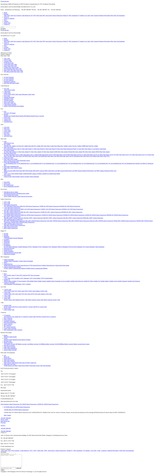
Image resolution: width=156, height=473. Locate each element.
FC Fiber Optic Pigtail (49, 149)
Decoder (6, 235)
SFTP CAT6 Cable (35, 294)
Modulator (6, 236)
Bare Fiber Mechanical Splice (11, 83)
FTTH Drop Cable (9, 63)
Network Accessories (9, 345)
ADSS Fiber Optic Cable (10, 64)
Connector (96, 15)
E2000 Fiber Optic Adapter (61, 151)
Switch (5, 338)
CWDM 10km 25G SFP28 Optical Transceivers (16, 409)
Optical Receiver (8, 264)
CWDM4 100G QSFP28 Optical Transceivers (22, 222)
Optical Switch (8, 176)
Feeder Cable (7, 308)
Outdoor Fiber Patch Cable (99, 156)
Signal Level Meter (13, 365)
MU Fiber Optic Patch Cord (17, 156)
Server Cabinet (8, 196)
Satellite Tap (97, 281)
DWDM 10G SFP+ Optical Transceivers (71, 212)
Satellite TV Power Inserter (19, 281)
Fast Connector (17, 15)
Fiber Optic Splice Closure (11, 159)
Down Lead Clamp (9, 101)
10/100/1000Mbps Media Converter (64, 344)
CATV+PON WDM (12, 173)
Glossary (6, 21)
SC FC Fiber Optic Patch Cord (104, 154)
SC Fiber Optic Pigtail (25, 149)
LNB (27, 281)
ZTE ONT (6, 127)
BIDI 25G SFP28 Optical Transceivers (31, 215)
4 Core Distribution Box (23, 163)
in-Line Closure (16, 160)
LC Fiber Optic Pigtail (37, 149)
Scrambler (6, 239)
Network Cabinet (16, 196)
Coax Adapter (15, 316)
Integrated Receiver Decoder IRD (12, 252)
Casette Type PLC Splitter (74, 146)
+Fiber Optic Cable (6, 450)
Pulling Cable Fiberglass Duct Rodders (14, 106)
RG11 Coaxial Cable (41, 306)
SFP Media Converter (21, 344)
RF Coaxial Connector (10, 327)
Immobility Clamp (8, 98)
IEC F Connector (23, 316)
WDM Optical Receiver (10, 265)
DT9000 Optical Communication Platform (36, 268)
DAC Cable (7, 203)
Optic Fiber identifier (45, 365)
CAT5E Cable (7, 289)
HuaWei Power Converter (37, 116)
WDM (5, 172)
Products (6, 14)
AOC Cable (7, 202)
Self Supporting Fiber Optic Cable (12, 68)
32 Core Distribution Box (101, 163)
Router (5, 335)
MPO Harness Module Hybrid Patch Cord (85, 170)
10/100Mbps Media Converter (46, 344)
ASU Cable (7, 58)
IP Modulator (7, 245)
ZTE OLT (6, 113)
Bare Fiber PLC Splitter (34, 146)
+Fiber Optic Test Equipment (126, 450)
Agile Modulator (8, 284)
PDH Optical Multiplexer (10, 348)
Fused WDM (56, 173)
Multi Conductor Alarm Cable (35, 299)
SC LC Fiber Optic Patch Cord (88, 154)
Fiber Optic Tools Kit (9, 361)
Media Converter (8, 342)
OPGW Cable (7, 60)
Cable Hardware (26, 15)
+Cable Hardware (24, 450)
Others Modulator (99, 246)
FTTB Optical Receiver (35, 265)
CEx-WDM (50, 173)
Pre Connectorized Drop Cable (12, 149)
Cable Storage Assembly (10, 104)
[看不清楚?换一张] (18, 468)
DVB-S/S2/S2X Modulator (75, 246)
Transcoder (7, 242)
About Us (6, 17)
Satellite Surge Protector (134, 281)
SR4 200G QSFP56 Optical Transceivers (14, 225)
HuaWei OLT (7, 116)
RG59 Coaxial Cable (9, 306)
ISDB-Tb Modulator (63, 246)
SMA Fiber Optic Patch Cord (64, 156)
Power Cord (7, 183)
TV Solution (81, 15)
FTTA (108, 156)
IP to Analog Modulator (89, 246)
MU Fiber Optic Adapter (89, 151)
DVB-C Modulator (33, 246)
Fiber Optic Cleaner (9, 359)
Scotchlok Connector (9, 321)
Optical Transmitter (9, 259)
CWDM (25, 173)
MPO (5, 169)
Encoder (6, 233)
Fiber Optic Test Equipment (117, 15)
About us (6, 18)
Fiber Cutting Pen (31, 362)
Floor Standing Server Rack (11, 195)
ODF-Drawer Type (9, 143)
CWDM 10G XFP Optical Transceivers (49, 206)
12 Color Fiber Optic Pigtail (84, 149)
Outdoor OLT (7, 120)
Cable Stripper (15, 362)
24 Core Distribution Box (88, 163)
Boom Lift (6, 357)
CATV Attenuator (24, 278)
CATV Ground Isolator (47, 278)
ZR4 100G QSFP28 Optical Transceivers (36, 221)
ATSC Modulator (52, 246)
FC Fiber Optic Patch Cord (58, 154)
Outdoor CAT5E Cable (41, 291)
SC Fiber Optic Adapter (10, 151)
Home (5, 12)
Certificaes (11, 18)
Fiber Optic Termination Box (11, 166)
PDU (44, 15)
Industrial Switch (16, 339)
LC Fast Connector (9, 78)
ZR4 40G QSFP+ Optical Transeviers (72, 218)
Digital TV (66, 15)
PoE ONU (6, 133)
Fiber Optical (7, 175)
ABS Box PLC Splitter (10, 146)
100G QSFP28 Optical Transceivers (13, 219)
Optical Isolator (16, 176)
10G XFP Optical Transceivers (12, 206)
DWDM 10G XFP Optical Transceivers (70, 206)
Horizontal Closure (25, 160)
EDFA (5, 262)
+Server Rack (51, 450)
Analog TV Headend (9, 282)
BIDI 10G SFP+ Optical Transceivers (30, 212)
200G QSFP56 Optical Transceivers (13, 223)
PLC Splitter (7, 144)
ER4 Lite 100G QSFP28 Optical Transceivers (102, 221)
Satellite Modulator (23, 246)
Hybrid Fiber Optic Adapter (75, 151)
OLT (31, 15)
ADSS (5, 90)
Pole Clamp (7, 96)
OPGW (10, 90)
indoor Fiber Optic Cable (10, 66)
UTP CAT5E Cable (9, 291)
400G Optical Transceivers (11, 226)
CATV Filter (7, 278)
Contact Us (7, 24)
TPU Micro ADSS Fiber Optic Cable (13, 71)
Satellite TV (7, 279)
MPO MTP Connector (38, 170)
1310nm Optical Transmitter (26, 261)
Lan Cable (87, 15)
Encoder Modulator (18, 238)
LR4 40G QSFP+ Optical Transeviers (33, 218)
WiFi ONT (7, 128)
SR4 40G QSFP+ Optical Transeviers (13, 218)
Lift (5, 355)
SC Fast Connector (9, 77)
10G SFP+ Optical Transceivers (12, 210)
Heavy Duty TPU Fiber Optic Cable (13, 70)
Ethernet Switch (8, 339)
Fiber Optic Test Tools (9, 364)
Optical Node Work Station (62, 265)
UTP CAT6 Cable (16, 294)
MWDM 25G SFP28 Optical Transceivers (117, 215)
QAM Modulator (8, 238)
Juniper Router (13, 336)
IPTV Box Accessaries (33, 275)
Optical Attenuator (34, 176)
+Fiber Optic (40, 450)
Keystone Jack (7, 341)
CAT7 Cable (7, 295)
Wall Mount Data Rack (10, 193)
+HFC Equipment (77, 450)
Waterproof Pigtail (71, 149)
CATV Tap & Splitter (34, 278)
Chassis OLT (7, 119)
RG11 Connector (51, 316)
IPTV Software (23, 275)
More (5, 415)
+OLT (30, 450)
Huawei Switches (25, 339)
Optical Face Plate (8, 157)
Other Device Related (9, 254)
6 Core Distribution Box (35, 163)
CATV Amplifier (15, 278)
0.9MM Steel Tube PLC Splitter (90, 146)
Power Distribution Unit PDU (11, 186)
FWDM (20, 173)
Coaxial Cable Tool (33, 316)
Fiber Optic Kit (23, 362)
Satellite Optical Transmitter (53, 281)
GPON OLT (7, 117)
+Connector (104, 450)
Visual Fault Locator (34, 365)
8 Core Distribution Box (48, 163)
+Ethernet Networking (113, 450)
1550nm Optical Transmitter (11, 261)
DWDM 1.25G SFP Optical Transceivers (72, 209)
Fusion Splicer (7, 358)
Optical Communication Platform (12, 267)
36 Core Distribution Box (115, 163)
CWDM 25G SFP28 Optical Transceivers (52, 215)
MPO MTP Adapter (28, 170)
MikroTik (6, 336)
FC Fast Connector (9, 80)
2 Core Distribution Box (10, 163)
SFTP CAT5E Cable (29, 291)
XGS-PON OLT (8, 121)
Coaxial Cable (7, 305)
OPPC (13, 90)
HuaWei (6, 114)
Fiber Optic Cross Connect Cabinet (13, 168)
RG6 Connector (43, 316)
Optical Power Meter (23, 365)
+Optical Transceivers (60, 450)
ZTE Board (12, 113)
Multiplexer (7, 241)
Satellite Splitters (104, 281)
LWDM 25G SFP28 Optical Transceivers (95, 215)
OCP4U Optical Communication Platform (14, 268)
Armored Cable (8, 61)
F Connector (7, 315)
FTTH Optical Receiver (22, 265)
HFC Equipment (73, 15)
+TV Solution (86, 450)
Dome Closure (7, 160)
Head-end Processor (9, 248)
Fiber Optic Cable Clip (10, 103)
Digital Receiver (8, 249)
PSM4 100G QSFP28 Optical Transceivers (125, 221)
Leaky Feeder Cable (9, 309)
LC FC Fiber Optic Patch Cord (136, 154)
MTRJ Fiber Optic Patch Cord (32, 156)
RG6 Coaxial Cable (20, 306)
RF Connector (7, 325)
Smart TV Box (15, 275)
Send (2, 470)
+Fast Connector (15, 450)
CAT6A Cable (7, 294)
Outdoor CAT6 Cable (46, 294)
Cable (91, 15)
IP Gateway (7, 244)
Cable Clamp (7, 93)
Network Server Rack (26, 196)
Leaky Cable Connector (10, 328)
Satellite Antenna (41, 281)
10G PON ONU (8, 136)
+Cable (98, 450)
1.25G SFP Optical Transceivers (12, 207)
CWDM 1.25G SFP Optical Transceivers (51, 209)
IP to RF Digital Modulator (11, 246)
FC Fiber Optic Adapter (35, 151)
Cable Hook (7, 91)
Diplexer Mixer (8, 281)
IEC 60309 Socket (8, 185)
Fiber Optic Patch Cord (10, 153)
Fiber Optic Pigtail (8, 147)
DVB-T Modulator (43, 246)
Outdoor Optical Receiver (48, 265)
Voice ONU (7, 134)
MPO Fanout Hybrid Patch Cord (65, 170)
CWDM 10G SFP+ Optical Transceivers (50, 212)
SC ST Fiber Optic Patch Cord (120, 154)
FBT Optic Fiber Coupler (47, 146)
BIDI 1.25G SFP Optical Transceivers (30, 209)
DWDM (29, 173)
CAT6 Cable (7, 292)
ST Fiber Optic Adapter (48, 151)
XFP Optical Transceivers (10, 204)
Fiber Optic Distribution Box (11, 162)
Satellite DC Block (88, 281)
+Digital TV (69, 450)
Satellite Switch (113, 281)
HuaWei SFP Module (24, 116)
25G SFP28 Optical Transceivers (12, 213)
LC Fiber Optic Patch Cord (25, 154)
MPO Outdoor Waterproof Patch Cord (106, 170)
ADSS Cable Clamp (16, 94)
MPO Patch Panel (17, 170)
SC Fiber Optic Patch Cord (11, 154)
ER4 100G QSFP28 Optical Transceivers (79, 221)
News (5, 20)
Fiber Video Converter (9, 347)
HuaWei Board (15, 116)
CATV (5, 276)
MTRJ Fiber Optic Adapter (103, 151)
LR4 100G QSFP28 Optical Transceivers (57, 221)
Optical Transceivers (57, 15)
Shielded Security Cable (21, 299)
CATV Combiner (26, 284)
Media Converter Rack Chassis (81, 344)
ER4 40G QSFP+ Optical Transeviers (53, 218)
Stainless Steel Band (9, 97)
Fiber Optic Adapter (9, 150)
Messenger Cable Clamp (28, 94)
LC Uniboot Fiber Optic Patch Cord (41, 154)
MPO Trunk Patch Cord (51, 170)
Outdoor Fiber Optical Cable (11, 67)
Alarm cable (7, 298)
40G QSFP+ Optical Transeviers (12, 216)
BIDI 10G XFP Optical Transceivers (29, 206)
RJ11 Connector (8, 318)
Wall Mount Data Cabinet (22, 193)
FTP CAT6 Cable (25, 294)
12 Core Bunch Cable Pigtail (98, 149)
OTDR (6, 365)
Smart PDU (7, 182)
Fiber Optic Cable (8, 15)
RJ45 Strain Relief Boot (10, 322)
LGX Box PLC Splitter (22, 146)
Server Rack (49, 15)
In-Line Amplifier (65, 281)
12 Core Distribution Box (61, 163)
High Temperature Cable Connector (13, 329)
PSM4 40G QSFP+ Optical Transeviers (93, 218)
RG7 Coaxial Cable (31, 306)
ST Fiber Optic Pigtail (61, 149)
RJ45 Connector (8, 319)
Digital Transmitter (8, 251)
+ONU (34, 450)
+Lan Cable (93, 450)
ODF (5, 141)
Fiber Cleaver (7, 362)
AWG (5, 173)
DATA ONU (7, 131)
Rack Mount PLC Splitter (61, 146)
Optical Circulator (24, 176)
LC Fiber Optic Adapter (22, 151)
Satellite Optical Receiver (76, 281)
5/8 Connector (7, 316)
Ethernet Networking (104, 15)
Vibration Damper (8, 100)
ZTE (5, 111)
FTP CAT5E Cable (19, 291)
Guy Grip (6, 88)
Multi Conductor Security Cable (52, 299)
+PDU (45, 450)
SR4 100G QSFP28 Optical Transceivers (14, 221)
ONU (34, 15)
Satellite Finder (33, 281)
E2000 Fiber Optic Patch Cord (48, 156)
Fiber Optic (39, 15)
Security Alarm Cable (9, 299)
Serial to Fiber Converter (10, 350)
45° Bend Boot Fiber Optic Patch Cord (82, 156)
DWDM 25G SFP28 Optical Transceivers (74, 215)
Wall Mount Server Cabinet (11, 192)
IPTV (5, 274)
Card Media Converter (33, 344)
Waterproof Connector (9, 81)
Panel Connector (8, 324)
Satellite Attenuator (122, 281)
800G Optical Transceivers (11, 228)
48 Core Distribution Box (128, 163)
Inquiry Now (7, 23)
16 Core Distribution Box (74, 163)
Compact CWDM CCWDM (39, 173)
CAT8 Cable (7, 297)
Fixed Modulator (17, 284)
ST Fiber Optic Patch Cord (72, 154)
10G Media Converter (9, 344)
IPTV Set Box (7, 275)
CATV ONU (7, 130)
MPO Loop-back (8, 170)
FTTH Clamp (7, 94)
